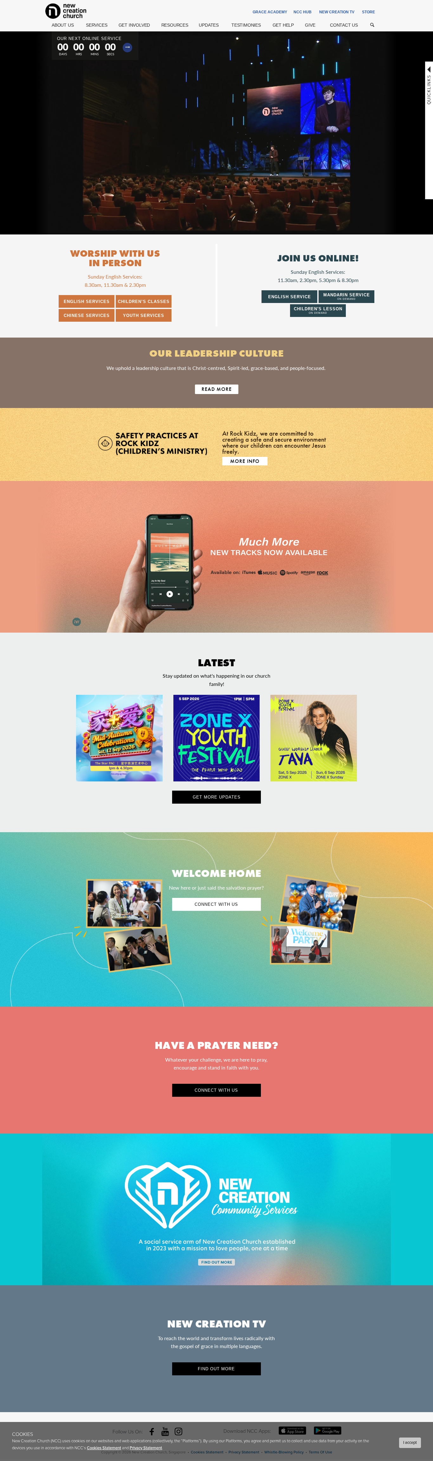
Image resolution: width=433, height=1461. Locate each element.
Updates (209, 25)
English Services (87, 301)
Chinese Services (87, 315)
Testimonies (246, 25)
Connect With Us (216, 904)
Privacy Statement (146, 1448)
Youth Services (143, 315)
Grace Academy (270, 12)
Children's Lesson (318, 310)
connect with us (216, 1090)
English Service (289, 296)
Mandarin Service (346, 296)
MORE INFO (245, 461)
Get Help (283, 25)
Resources (174, 25)
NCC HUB (303, 12)
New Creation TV (336, 12)
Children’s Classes (144, 301)
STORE (368, 12)
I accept (410, 1442)
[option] (216, 557)
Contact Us (344, 25)
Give (310, 25)
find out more (216, 1368)
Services (96, 25)
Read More (217, 389)
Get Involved (134, 25)
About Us (63, 25)
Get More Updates (217, 797)
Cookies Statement (104, 1448)
